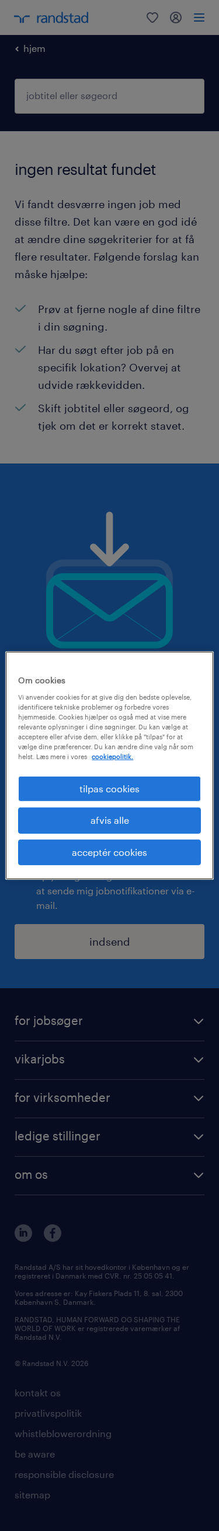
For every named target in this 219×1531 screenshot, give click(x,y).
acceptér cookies (109, 852)
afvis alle (110, 820)
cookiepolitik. (112, 756)
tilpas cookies (109, 788)
